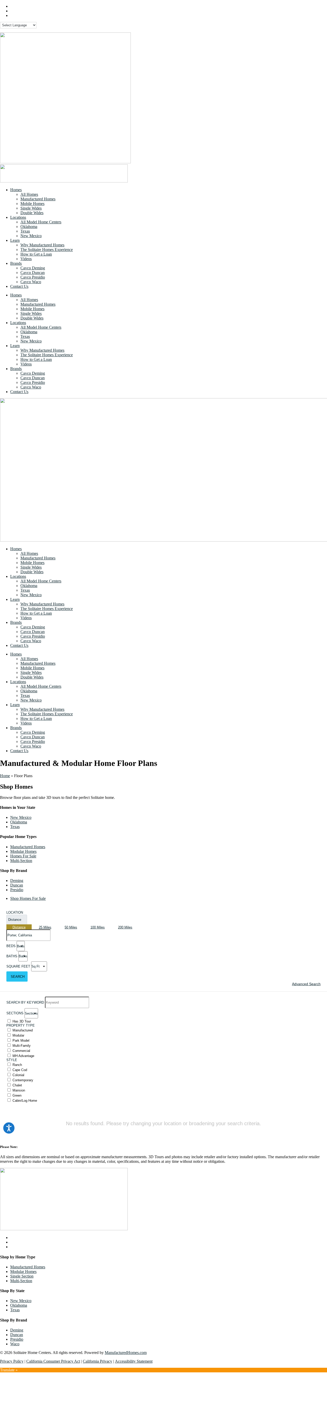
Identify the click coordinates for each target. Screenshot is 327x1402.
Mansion (19, 1090)
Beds (11, 946)
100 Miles (97, 927)
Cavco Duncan (32, 272)
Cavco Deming (32, 268)
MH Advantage (23, 1056)
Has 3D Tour (22, 1021)
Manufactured (23, 1030)
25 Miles (45, 927)
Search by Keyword (25, 1002)
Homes (16, 190)
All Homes (29, 194)
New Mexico (31, 236)
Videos (26, 259)
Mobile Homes (32, 203)
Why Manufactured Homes (42, 245)
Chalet (17, 1085)
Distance (14, 920)
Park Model (21, 1040)
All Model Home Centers (40, 222)
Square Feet (18, 966)
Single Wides (31, 208)
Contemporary (23, 1080)
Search (18, 977)
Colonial (18, 1075)
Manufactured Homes (37, 199)
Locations (18, 217)
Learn (15, 240)
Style (11, 1060)
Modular (18, 1035)
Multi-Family (22, 1046)
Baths (11, 956)
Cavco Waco (30, 282)
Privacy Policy (12, 1361)
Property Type (20, 1025)
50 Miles (71, 927)
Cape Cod (20, 1070)
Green (17, 1095)
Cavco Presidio (32, 277)
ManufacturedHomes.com (126, 1352)
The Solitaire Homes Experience (46, 249)
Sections (15, 1013)
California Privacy (97, 1361)
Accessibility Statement (134, 1361)
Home (5, 776)
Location (14, 912)
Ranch (17, 1065)
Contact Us (19, 286)
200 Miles (125, 927)
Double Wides (31, 213)
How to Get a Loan (36, 254)
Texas (25, 231)
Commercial (21, 1051)
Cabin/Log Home (25, 1100)
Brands (16, 263)
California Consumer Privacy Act (53, 1361)
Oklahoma (28, 226)
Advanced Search (306, 984)
